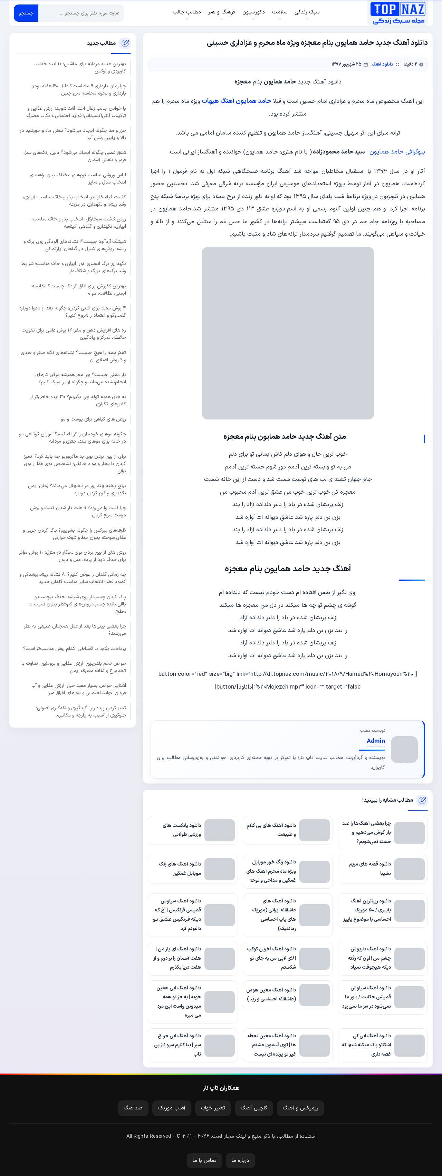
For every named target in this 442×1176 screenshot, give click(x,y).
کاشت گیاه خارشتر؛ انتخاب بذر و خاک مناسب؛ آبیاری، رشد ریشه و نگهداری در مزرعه (74, 201)
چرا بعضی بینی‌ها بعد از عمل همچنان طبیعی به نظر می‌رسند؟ (75, 630)
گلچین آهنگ (254, 1108)
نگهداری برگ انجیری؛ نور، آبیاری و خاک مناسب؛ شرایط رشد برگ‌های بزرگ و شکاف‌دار (74, 267)
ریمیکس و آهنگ (300, 1108)
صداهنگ (133, 1108)
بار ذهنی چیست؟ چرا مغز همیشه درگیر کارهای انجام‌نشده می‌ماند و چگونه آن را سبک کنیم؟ (80, 378)
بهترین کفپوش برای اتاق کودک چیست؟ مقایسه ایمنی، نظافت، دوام (79, 289)
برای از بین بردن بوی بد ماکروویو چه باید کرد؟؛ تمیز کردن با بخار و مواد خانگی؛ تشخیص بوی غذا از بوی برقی (75, 463)
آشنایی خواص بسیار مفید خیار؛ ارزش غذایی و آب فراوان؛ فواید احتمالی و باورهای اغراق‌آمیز (78, 689)
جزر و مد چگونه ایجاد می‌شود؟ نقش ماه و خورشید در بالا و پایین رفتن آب (73, 134)
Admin (376, 741)
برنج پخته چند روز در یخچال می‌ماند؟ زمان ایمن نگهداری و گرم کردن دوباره (77, 489)
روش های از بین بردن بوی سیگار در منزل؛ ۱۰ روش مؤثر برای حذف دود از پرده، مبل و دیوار (72, 556)
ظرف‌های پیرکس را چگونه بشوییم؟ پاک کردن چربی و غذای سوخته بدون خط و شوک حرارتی (74, 533)
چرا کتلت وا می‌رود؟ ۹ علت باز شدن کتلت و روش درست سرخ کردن (78, 511)
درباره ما (240, 1161)
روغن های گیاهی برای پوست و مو (93, 419)
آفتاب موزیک (171, 1108)
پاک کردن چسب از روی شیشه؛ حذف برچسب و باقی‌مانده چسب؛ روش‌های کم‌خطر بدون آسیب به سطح (77, 604)
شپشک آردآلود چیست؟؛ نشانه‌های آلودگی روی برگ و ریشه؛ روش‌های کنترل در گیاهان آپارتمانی (74, 245)
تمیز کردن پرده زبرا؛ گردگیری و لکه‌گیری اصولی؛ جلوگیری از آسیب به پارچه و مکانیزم (81, 711)
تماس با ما (205, 1161)
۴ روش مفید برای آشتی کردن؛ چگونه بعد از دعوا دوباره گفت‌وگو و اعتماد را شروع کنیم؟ (72, 312)
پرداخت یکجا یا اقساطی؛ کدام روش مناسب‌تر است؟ (74, 648)
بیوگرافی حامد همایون (397, 152)
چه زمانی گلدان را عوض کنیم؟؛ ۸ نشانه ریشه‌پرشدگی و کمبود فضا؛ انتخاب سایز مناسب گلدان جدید (72, 578)
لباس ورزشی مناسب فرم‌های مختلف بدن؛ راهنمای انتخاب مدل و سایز (78, 178)
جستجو (26, 13)
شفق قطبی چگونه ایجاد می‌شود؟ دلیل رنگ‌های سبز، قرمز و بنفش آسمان (74, 156)
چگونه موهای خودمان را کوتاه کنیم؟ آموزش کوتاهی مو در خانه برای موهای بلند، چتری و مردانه (72, 438)
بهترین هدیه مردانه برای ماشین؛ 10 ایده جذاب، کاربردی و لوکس (80, 67)
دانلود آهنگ (382, 64)
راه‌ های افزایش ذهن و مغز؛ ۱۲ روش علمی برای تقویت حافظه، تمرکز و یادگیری (73, 334)
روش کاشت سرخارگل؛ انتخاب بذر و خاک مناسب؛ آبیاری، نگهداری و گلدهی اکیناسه (79, 223)
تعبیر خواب (213, 1108)
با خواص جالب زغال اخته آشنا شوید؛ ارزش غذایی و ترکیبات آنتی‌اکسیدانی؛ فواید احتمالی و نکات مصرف (76, 112)
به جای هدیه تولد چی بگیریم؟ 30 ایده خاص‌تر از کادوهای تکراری (78, 400)
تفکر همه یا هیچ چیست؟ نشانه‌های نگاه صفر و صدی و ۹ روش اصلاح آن (73, 356)
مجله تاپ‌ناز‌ (398, 13)
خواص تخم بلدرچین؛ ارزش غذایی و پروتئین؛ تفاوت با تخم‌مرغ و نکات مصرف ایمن (73, 667)
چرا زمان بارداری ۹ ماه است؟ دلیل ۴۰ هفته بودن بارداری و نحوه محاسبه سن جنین (78, 89)
